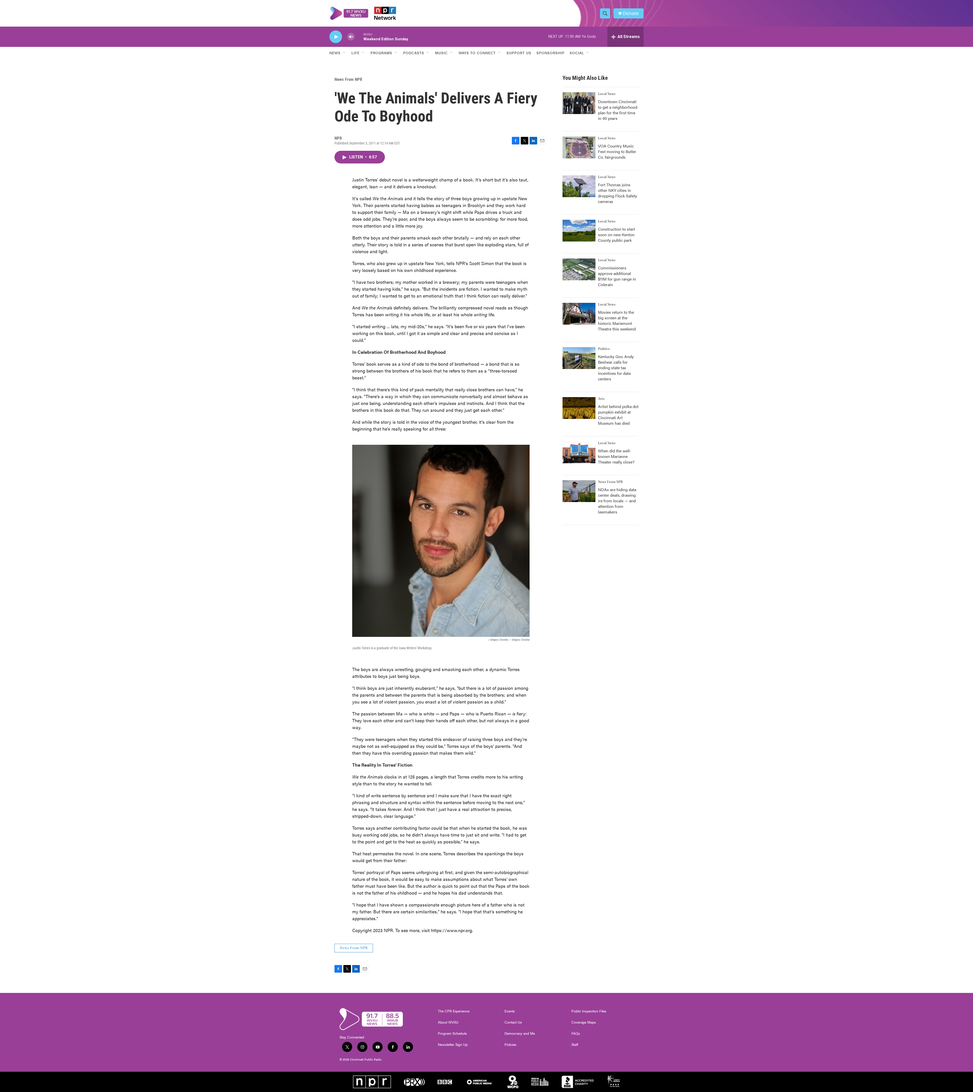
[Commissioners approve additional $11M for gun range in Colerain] (579, 269)
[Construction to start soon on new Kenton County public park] (579, 231)
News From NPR (348, 79)
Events (509, 1011)
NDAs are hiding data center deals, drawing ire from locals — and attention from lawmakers (617, 501)
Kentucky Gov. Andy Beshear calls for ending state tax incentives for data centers (616, 368)
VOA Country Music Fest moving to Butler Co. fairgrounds (617, 151)
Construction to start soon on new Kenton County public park (616, 234)
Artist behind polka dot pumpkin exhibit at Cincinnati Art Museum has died (618, 414)
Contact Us (513, 1022)
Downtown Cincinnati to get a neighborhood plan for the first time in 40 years (617, 110)
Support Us (519, 52)
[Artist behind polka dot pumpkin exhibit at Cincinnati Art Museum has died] (579, 408)
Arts (601, 399)
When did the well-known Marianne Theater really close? (616, 456)
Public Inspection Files (588, 1011)
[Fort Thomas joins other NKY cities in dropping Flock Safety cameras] (579, 186)
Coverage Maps (583, 1022)
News (335, 52)
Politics (604, 349)
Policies (510, 1045)
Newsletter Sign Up (453, 1045)
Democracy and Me (519, 1033)
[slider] (359, 36)
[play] (336, 37)
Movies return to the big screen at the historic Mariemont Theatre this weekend (617, 320)
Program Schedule (452, 1033)
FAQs (575, 1033)
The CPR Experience (454, 1011)
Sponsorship (550, 52)
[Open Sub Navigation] (344, 53)
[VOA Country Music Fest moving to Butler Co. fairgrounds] (579, 147)
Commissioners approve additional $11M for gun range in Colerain (617, 276)
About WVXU (448, 1022)
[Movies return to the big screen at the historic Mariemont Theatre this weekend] (579, 314)
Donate (631, 13)
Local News (606, 94)
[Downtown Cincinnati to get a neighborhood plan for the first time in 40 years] (579, 103)
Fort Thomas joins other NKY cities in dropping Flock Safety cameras (617, 193)
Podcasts (413, 52)
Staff (574, 1045)
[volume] (351, 37)
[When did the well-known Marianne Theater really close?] (579, 452)
